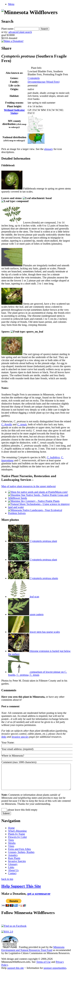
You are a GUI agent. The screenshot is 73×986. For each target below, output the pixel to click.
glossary (48, 149)
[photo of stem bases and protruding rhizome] (11, 303)
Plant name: (7, 28)
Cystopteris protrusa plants (43, 578)
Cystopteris (34, 78)
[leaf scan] (11, 222)
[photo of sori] (11, 354)
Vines (11, 846)
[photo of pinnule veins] (11, 265)
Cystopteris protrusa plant (43, 541)
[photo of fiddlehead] (11, 188)
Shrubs (12, 843)
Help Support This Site (21, 886)
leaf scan (34, 596)
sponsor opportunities (54, 967)
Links (11, 867)
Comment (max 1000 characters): (19, 762)
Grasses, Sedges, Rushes (21, 852)
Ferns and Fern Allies (19, 849)
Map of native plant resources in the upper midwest (28, 486)
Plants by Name (16, 834)
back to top (7, 879)
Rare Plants (14, 858)
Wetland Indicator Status (14, 111)
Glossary (13, 864)
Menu (11, 4)
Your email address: (11, 749)
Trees (11, 840)
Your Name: (7, 742)
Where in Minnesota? (12, 755)
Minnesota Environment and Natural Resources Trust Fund (32, 949)
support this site (15, 967)
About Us (13, 870)
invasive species (20, 736)
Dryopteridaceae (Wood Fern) (44, 81)
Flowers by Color (17, 837)
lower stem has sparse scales (44, 631)
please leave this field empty (22, 809)
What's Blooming (17, 830)
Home (11, 827)
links (3, 736)
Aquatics (13, 855)
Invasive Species (17, 861)
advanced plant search (20, 32)
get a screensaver (38, 893)
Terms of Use (43, 961)
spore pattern (36, 614)
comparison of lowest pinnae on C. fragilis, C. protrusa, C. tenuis (37, 673)
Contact (12, 873)
